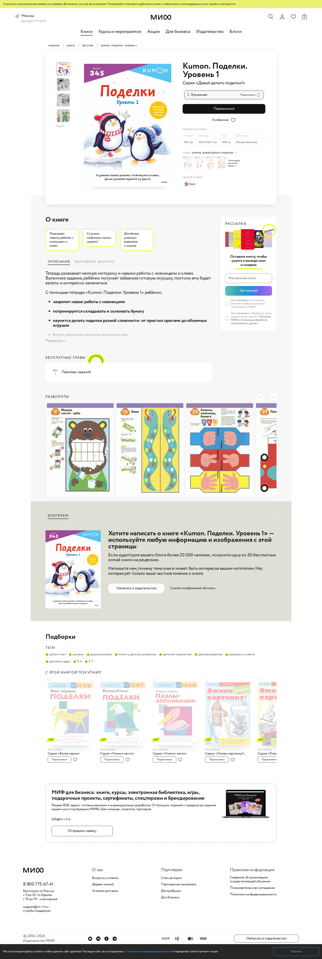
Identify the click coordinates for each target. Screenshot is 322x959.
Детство (87, 45)
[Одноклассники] (106, 938)
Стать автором (171, 878)
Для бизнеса (178, 31)
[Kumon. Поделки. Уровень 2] (199, 163)
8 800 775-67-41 (38, 884)
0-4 (79, 662)
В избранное (220, 120)
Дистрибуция (171, 891)
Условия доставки (105, 891)
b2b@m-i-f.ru (61, 819)
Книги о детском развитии (137, 655)
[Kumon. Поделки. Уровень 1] (188, 163)
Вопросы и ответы (105, 878)
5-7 (91, 662)
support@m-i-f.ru (35, 906)
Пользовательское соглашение (252, 888)
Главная (53, 45)
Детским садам (59, 662)
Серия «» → (210, 153)
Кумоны (78, 655)
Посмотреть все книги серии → (234, 163)
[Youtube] (90, 938)
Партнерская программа (178, 885)
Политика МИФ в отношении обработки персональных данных (251, 320)
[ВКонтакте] (98, 938)
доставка (27, 21)
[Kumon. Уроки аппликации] (222, 163)
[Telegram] (115, 938)
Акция (153, 31)
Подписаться (224, 108)
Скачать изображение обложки (192, 588)
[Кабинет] (282, 16)
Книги (86, 31)
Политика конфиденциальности (253, 895)
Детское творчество (177, 655)
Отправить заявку (82, 831)
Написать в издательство (136, 588)
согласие (242, 300)
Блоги (236, 31)
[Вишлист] (293, 16)
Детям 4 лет (57, 655)
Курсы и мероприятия (120, 31)
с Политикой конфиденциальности (147, 951)
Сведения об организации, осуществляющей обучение (250, 880)
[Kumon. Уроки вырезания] (211, 163)
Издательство (210, 31)
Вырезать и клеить (242, 655)
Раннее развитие (210, 655)
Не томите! (249, 290)
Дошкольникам (101, 655)
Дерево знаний (103, 885)
